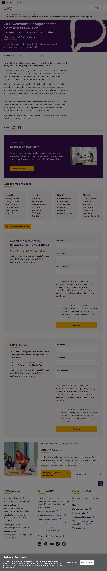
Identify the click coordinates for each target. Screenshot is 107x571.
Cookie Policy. (10, 567)
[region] (53, 562)
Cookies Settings (71, 562)
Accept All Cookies (87, 562)
